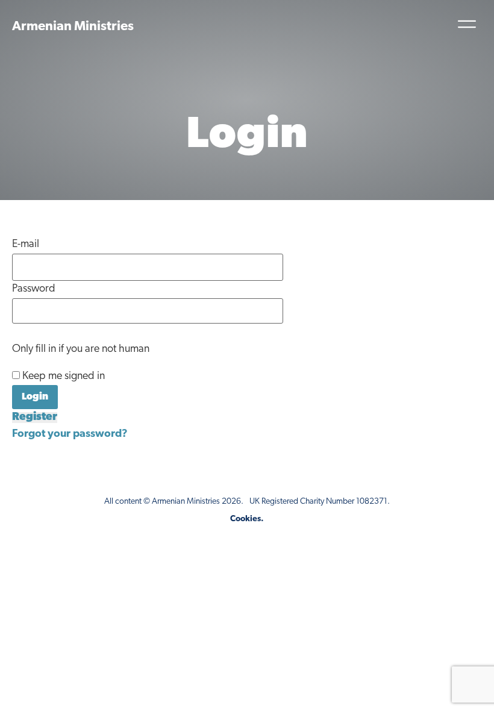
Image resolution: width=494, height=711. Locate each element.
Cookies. (247, 519)
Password (33, 289)
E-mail (25, 244)
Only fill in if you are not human (80, 349)
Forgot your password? (70, 434)
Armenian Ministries (73, 27)
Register (34, 417)
